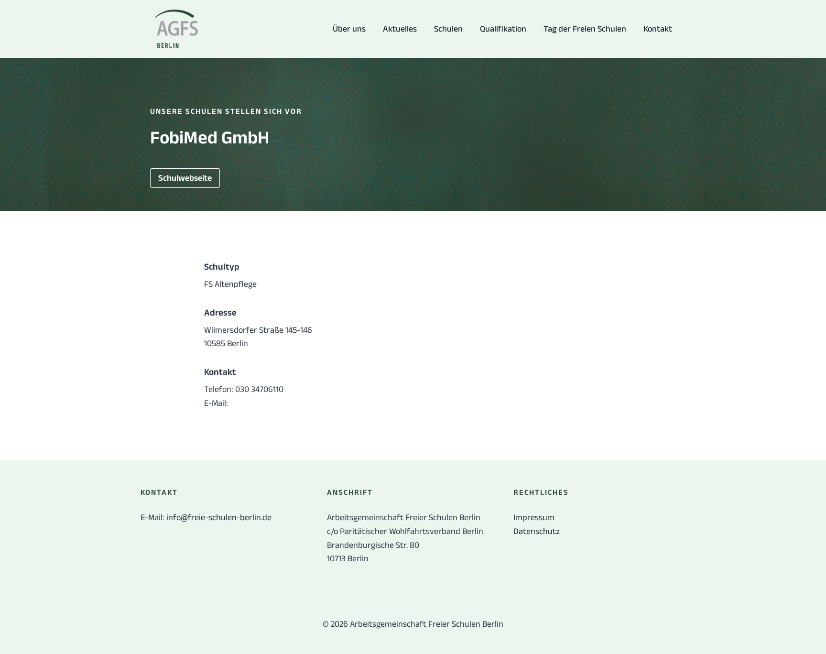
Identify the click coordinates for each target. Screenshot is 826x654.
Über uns (349, 28)
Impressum (533, 517)
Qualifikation (503, 28)
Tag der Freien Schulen (584, 28)
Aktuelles (400, 28)
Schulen (448, 28)
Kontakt (657, 28)
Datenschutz (536, 531)
